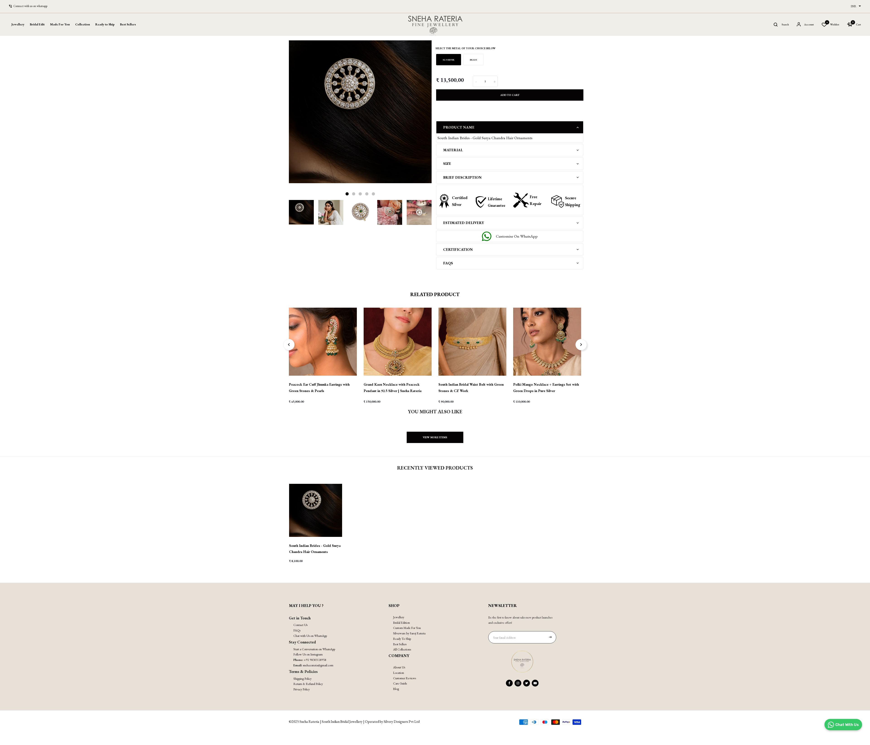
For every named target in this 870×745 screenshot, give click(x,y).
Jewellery (398, 617)
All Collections (402, 649)
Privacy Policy (301, 689)
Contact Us (300, 625)
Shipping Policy (302, 679)
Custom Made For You (407, 628)
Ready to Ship (105, 24)
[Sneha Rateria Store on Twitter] (526, 683)
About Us (399, 667)
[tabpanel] (360, 111)
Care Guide (400, 683)
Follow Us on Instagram (308, 654)
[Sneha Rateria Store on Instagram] (518, 683)
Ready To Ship (402, 639)
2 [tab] (353, 193)
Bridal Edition (401, 623)
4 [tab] (366, 193)
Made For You (60, 24)
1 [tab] (347, 193)
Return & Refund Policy (308, 684)
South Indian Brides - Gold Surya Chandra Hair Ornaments (315, 548)
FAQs (296, 630)
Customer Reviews (404, 678)
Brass (473, 59)
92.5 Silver (448, 59)
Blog (396, 689)
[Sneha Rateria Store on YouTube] (535, 683)
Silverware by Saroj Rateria (409, 633)
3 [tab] (360, 193)
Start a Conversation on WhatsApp (314, 649)
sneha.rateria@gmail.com (318, 665)
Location (398, 673)
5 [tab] (373, 193)
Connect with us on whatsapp (30, 6)
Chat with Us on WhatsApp (310, 636)
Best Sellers (128, 24)
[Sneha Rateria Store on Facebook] (509, 683)
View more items (435, 437)
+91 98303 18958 (315, 660)
